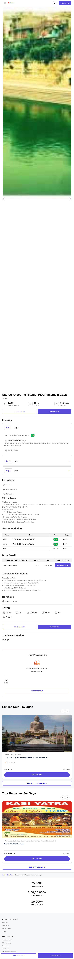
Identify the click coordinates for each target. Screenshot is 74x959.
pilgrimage (33, 612)
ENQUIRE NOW (63, 565)
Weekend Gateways (9, 952)
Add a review (6, 940)
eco (59, 612)
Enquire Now (37, 775)
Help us (5, 922)
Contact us (6, 925)
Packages (5, 946)
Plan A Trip (65, 3)
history (47, 612)
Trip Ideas (5, 949)
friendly (9, 617)
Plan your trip (6, 943)
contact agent (18, 956)
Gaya (6, 398)
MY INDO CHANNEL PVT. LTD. (37, 668)
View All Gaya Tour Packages (37, 783)
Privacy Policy (7, 928)
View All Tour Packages (37, 867)
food (20, 612)
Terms (4, 931)
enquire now (55, 956)
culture (8, 612)
